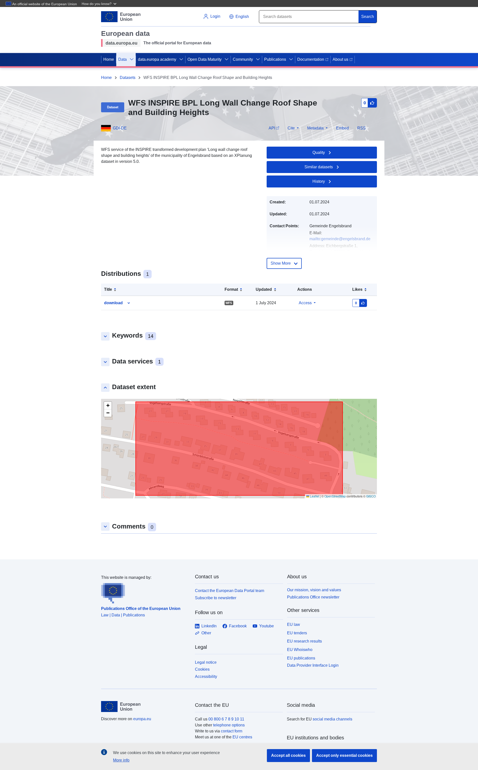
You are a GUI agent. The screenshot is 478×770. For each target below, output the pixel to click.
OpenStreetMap (335, 496)
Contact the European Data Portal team (229, 591)
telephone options (229, 725)
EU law (293, 624)
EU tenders (297, 633)
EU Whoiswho (299, 650)
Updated (264, 289)
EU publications (301, 658)
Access (305, 303)
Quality (318, 152)
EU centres (242, 737)
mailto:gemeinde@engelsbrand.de (339, 239)
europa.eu (142, 719)
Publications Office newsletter (313, 597)
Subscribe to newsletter (215, 598)
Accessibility (206, 676)
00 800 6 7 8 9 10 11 (226, 719)
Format (231, 289)
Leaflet (314, 496)
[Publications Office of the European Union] (145, 592)
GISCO (371, 496)
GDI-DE (120, 128)
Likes (357, 289)
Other (206, 633)
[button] (99, 3)
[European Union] (145, 706)
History (318, 181)
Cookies (202, 669)
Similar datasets (318, 167)
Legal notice (206, 662)
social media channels (332, 719)
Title (108, 289)
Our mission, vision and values (314, 590)
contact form (231, 731)
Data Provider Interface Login (313, 665)
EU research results (304, 641)
